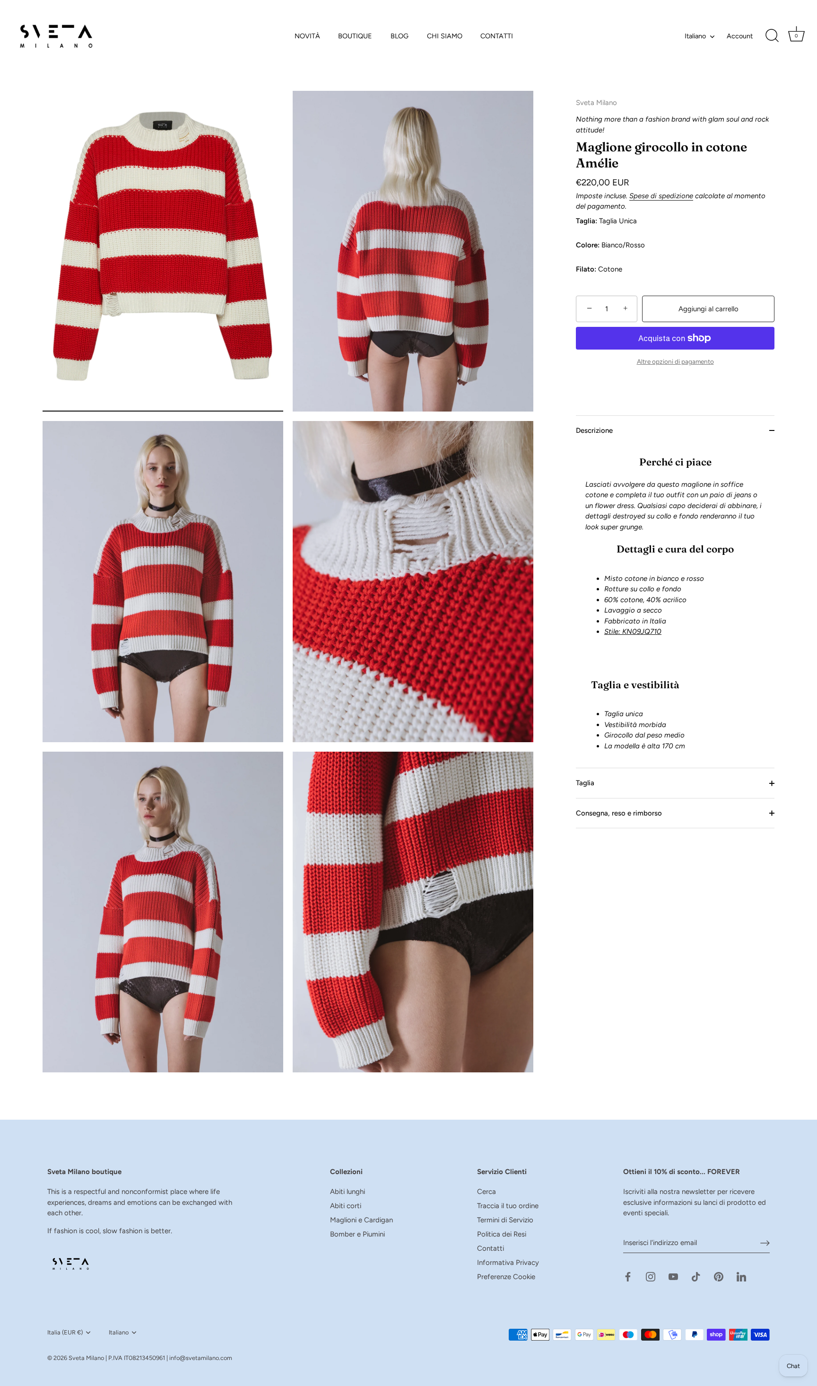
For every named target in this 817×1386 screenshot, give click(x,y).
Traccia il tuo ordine (508, 1206)
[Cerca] (772, 36)
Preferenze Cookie (506, 1276)
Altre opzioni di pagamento (675, 361)
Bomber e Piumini (357, 1234)
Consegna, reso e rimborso (619, 813)
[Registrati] (765, 1242)
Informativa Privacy (508, 1262)
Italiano (695, 36)
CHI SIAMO (444, 36)
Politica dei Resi (501, 1234)
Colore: (588, 245)
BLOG (399, 36)
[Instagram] (650, 1276)
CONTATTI (496, 36)
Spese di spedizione (661, 196)
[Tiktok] (696, 1276)
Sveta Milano (86, 1357)
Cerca (486, 1191)
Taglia (585, 783)
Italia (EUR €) (65, 1332)
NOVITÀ (307, 36)
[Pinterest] (718, 1276)
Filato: (586, 269)
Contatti (490, 1248)
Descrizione (594, 430)
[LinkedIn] (741, 1276)
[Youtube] (673, 1276)
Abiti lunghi (347, 1191)
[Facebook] (628, 1276)
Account (740, 36)
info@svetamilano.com (200, 1357)
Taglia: (586, 221)
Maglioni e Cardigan (361, 1220)
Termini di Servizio (505, 1220)
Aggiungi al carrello (708, 309)
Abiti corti (345, 1206)
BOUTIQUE (355, 36)
